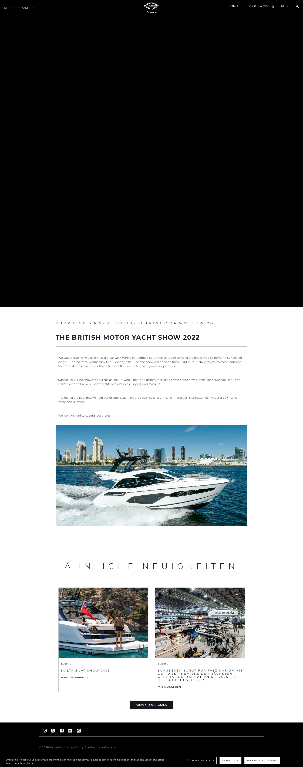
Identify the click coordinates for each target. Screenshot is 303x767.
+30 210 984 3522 (257, 6)
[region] (151, 761)
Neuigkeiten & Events (78, 323)
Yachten (28, 7)
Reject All (230, 760)
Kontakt (235, 6)
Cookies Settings (201, 760)
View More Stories (151, 705)
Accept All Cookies (262, 760)
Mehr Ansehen (72, 677)
